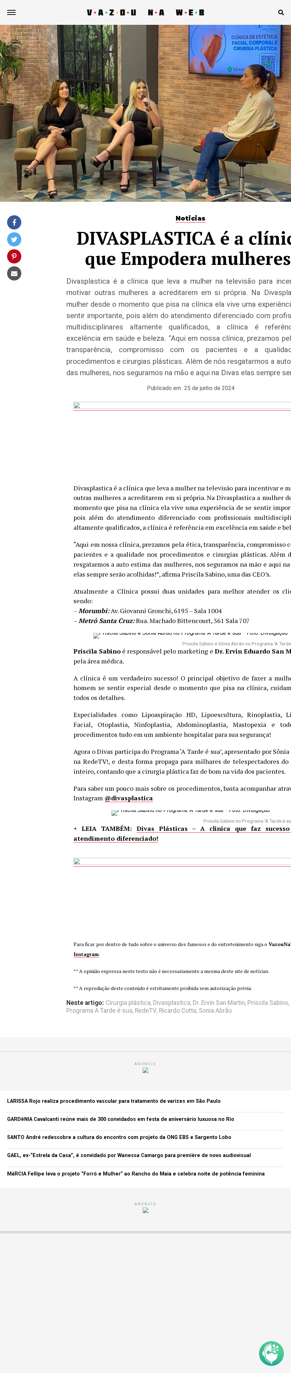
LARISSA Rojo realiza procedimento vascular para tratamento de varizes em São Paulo (114, 1101)
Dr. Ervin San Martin (219, 1003)
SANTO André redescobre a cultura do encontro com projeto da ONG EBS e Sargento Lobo (119, 1137)
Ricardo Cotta (177, 1011)
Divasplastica (171, 1003)
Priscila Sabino (267, 1003)
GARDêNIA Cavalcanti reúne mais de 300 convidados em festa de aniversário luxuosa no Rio (120, 1119)
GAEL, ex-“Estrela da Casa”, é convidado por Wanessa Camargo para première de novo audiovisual (129, 1155)
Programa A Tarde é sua (99, 1011)
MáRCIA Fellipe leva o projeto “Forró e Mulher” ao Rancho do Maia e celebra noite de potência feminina (136, 1174)
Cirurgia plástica (128, 1003)
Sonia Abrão (215, 1011)
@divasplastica (128, 798)
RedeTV (146, 1011)
